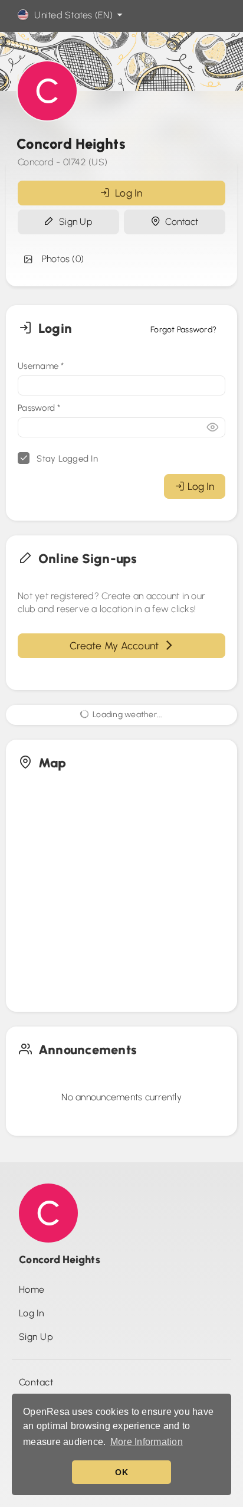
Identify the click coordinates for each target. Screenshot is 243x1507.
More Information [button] (146, 1442)
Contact (179, 221)
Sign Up (73, 221)
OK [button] (121, 1472)
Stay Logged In (66, 458)
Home (31, 1289)
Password (39, 408)
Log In (126, 193)
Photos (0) (60, 258)
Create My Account (117, 645)
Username (41, 366)
